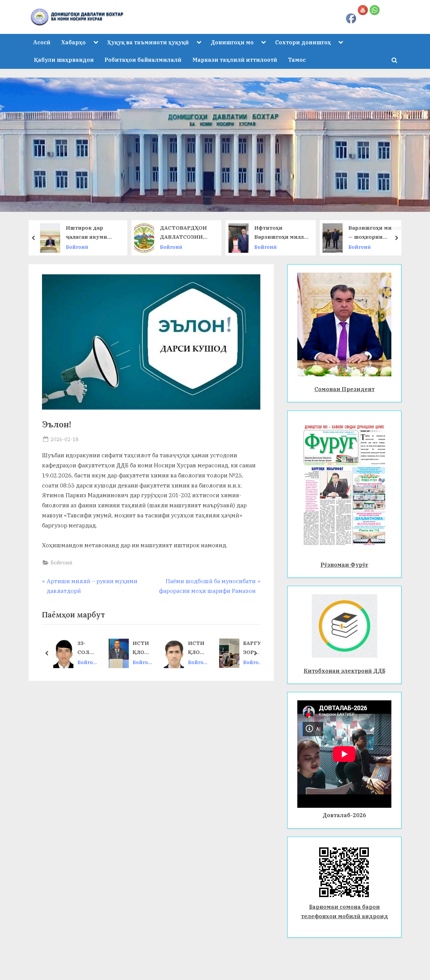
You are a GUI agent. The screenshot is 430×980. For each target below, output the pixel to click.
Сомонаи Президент (344, 388)
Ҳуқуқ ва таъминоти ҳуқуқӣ (148, 42)
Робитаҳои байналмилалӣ (142, 59)
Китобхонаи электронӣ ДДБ (344, 670)
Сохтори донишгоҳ (303, 42)
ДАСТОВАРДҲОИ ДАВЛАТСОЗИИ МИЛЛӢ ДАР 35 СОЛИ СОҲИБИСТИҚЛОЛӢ (185, 233)
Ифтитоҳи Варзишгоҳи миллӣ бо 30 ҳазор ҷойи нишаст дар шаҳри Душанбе (280, 233)
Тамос (297, 59)
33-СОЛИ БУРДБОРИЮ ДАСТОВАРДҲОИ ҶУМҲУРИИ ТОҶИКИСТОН (87, 648)
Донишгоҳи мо (232, 42)
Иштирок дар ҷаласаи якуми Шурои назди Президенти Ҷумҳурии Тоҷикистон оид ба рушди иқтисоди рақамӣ (93, 233)
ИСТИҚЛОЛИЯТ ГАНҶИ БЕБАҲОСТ (197, 648)
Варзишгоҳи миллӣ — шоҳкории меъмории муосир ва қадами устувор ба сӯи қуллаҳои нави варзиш (374, 233)
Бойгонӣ (77, 247)
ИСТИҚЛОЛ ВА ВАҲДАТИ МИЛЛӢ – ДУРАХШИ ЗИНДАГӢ (142, 648)
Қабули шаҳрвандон (64, 59)
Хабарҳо (73, 42)
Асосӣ (41, 42)
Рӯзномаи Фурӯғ (344, 564)
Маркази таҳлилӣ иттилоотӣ (234, 59)
